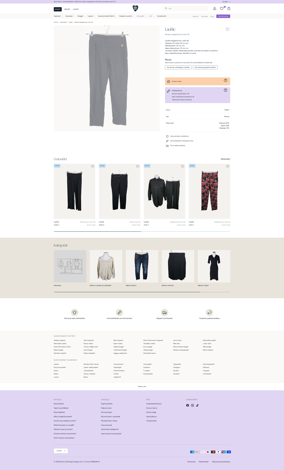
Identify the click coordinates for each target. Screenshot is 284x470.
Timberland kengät (120, 350)
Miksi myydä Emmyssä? (63, 416)
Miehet (67, 9)
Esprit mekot (117, 344)
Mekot (56, 374)
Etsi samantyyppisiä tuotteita (205, 67)
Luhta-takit (207, 344)
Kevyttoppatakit (208, 364)
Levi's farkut (177, 340)
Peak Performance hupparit (153, 340)
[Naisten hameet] (178, 266)
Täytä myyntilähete (61, 408)
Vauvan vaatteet (89, 374)
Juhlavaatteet (88, 371)
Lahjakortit (117, 377)
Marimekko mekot (60, 344)
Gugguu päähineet (120, 353)
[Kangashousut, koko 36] (209, 191)
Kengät (80, 16)
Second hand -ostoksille (110, 416)
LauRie (71, 22)
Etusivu (56, 22)
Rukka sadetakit (89, 353)
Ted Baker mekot (149, 344)
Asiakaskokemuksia (153, 404)
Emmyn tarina (151, 408)
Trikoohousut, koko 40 (87, 222)
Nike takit (176, 344)
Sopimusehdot (106, 404)
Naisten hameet (168, 285)
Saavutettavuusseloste (221, 462)
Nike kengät (207, 347)
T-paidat (146, 371)
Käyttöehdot (204, 462)
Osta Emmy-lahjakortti (110, 429)
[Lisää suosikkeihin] (227, 29)
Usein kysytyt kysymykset (64, 438)
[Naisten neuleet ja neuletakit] (106, 266)
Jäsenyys (195, 16)
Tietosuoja (191, 462)
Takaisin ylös (142, 386)
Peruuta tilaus (106, 412)
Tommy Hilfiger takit (91, 347)
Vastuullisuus (151, 416)
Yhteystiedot (151, 421)
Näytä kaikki (225, 159)
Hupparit (206, 371)
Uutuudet (140, 16)
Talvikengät (117, 367)
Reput (86, 377)
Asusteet (69, 16)
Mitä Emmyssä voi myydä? (64, 425)
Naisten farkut (131, 285)
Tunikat (116, 374)
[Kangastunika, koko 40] (164, 191)
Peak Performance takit (62, 347)
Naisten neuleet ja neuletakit (100, 285)
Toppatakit (177, 364)
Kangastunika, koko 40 (177, 222)
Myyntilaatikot (59, 412)
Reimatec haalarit (60, 353)
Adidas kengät (118, 347)
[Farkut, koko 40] (119, 191)
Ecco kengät (147, 347)
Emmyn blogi (151, 412)
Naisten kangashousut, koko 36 (84, 22)
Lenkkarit (146, 367)
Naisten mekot (203, 285)
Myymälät (204, 16)
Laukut (90, 16)
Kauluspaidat (148, 374)
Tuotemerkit (161, 16)
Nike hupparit (118, 340)
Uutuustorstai (118, 364)
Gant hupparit (89, 340)
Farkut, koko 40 (134, 222)
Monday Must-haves (91, 364)
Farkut (56, 371)
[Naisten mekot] (214, 266)
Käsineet (206, 367)
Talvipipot (176, 367)
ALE (150, 16)
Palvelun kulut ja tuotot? (63, 429)
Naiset (58, 9)
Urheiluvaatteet (118, 371)
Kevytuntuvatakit (60, 367)
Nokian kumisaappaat (181, 350)
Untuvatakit (147, 364)
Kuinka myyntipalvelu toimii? (65, 421)
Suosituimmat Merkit (106, 16)
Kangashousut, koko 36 (222, 222)
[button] (228, 8)
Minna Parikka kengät (180, 347)
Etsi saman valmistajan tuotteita (178, 67)
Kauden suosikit (125, 16)
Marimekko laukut (149, 353)
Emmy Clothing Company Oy (71, 462)
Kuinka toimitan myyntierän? (65, 434)
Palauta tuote (106, 408)
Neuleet (176, 371)
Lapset (76, 9)
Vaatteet (57, 16)
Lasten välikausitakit (91, 367)
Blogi (212, 16)
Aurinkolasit (207, 374)
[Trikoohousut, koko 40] (74, 191)
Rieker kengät (58, 350)
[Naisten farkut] (142, 266)
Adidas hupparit (59, 340)
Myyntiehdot (59, 404)
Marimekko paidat (209, 340)
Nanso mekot (88, 344)
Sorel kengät (88, 350)
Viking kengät (148, 350)
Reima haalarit (208, 350)
